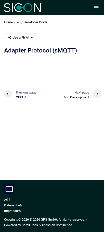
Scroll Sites (30, 225)
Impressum (12, 211)
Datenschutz (13, 205)
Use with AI (20, 37)
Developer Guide (35, 22)
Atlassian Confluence (57, 225)
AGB (7, 200)
